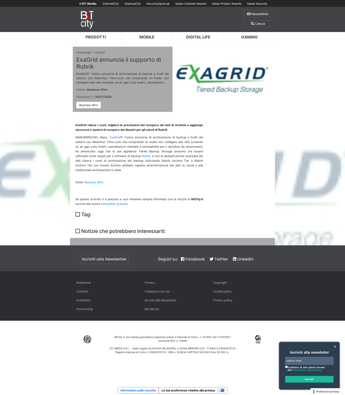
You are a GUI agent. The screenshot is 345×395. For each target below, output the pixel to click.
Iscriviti (309, 379)
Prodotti (96, 37)
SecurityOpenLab (158, 3)
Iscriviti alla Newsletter (104, 259)
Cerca (259, 23)
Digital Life (198, 37)
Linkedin (245, 259)
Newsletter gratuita (114, 204)
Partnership (84, 309)
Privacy (150, 283)
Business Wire (88, 105)
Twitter (220, 259)
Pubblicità (83, 300)
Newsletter (260, 14)
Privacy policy (223, 300)
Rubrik (146, 156)
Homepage (83, 52)
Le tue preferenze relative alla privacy (188, 390)
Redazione (83, 283)
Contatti (82, 291)
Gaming (249, 37)
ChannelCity (110, 3)
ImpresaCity (133, 3)
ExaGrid (115, 137)
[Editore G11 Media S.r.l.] (258, 338)
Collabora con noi (157, 291)
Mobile (146, 37)
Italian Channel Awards (190, 3)
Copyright (220, 283)
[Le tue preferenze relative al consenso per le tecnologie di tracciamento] (326, 391)
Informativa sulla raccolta (138, 390)
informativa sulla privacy (307, 370)
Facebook (194, 259)
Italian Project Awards (227, 3)
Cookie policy (222, 291)
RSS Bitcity (152, 309)
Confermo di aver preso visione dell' (306, 369)
